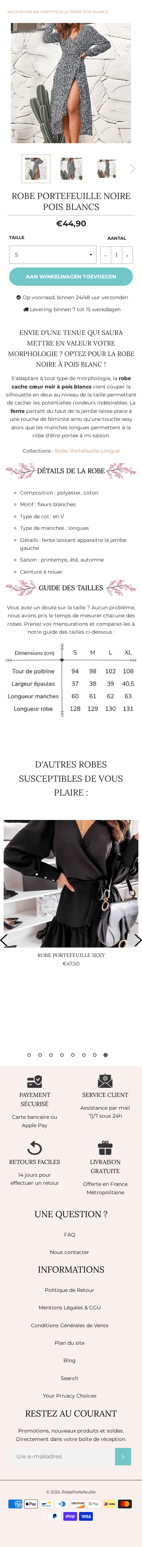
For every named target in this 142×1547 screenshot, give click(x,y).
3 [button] (51, 1055)
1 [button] (29, 1055)
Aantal (116, 238)
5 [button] (72, 1055)
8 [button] (105, 1055)
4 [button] (62, 1055)
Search (69, 1378)
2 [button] (40, 1055)
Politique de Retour (69, 1290)
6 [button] (83, 1055)
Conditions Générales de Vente (70, 1325)
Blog (69, 1360)
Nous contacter (69, 1252)
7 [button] (94, 1055)
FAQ (69, 1234)
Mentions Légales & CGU (70, 1307)
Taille (16, 237)
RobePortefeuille (79, 1492)
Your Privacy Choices (69, 1395)
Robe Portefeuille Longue (87, 451)
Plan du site (69, 1343)
